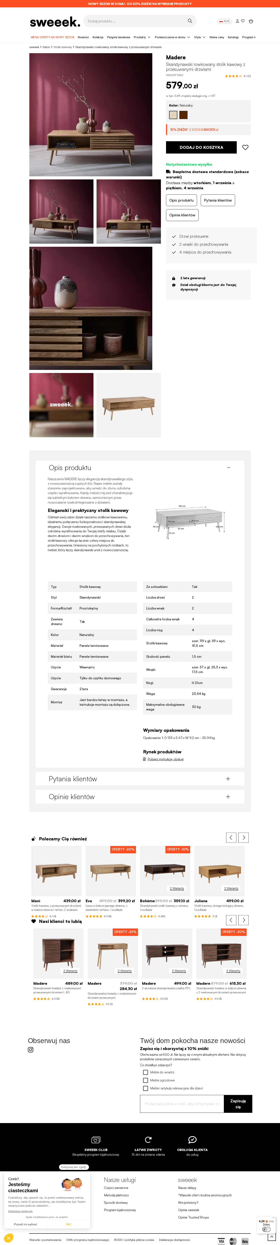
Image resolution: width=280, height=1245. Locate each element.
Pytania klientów (218, 200)
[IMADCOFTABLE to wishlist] (244, 147)
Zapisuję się (238, 1103)
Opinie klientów (182, 215)
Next (243, 838)
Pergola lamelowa (118, 37)
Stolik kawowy (62, 47)
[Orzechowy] (183, 115)
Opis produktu (181, 200)
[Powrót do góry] (272, 1237)
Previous (231, 838)
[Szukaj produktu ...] (189, 21)
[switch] (266, 1229)
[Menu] (273, 1218)
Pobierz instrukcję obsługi (165, 759)
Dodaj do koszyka (201, 147)
